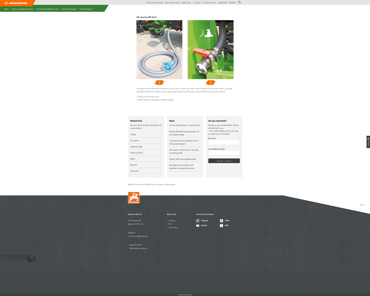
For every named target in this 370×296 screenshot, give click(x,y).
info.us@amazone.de (140, 236)
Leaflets (133, 134)
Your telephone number (216, 149)
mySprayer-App (136, 146)
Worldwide (232, 2)
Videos (132, 159)
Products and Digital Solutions (22, 9)
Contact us (172, 220)
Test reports (134, 140)
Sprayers (161, 184)
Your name (212, 138)
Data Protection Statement (138, 248)
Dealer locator (186, 2)
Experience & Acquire (68, 9)
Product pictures (136, 153)
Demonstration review (172, 2)
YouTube (204, 225)
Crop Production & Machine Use (47, 9)
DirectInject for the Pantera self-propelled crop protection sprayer (181, 166)
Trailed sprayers (170, 184)
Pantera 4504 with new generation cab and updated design (184, 133)
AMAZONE (131, 184)
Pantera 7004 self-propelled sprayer (182, 159)
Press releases (173, 227)
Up (361, 204)
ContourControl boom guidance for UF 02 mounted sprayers (183, 142)
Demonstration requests (155, 2)
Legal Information (136, 245)
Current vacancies (210, 2)
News (6, 9)
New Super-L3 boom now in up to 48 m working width (183, 151)
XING (226, 225)
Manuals (133, 165)
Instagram (204, 220)
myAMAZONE (222, 2)
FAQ (170, 224)
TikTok (227, 220)
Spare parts (134, 171)
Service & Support (85, 9)
